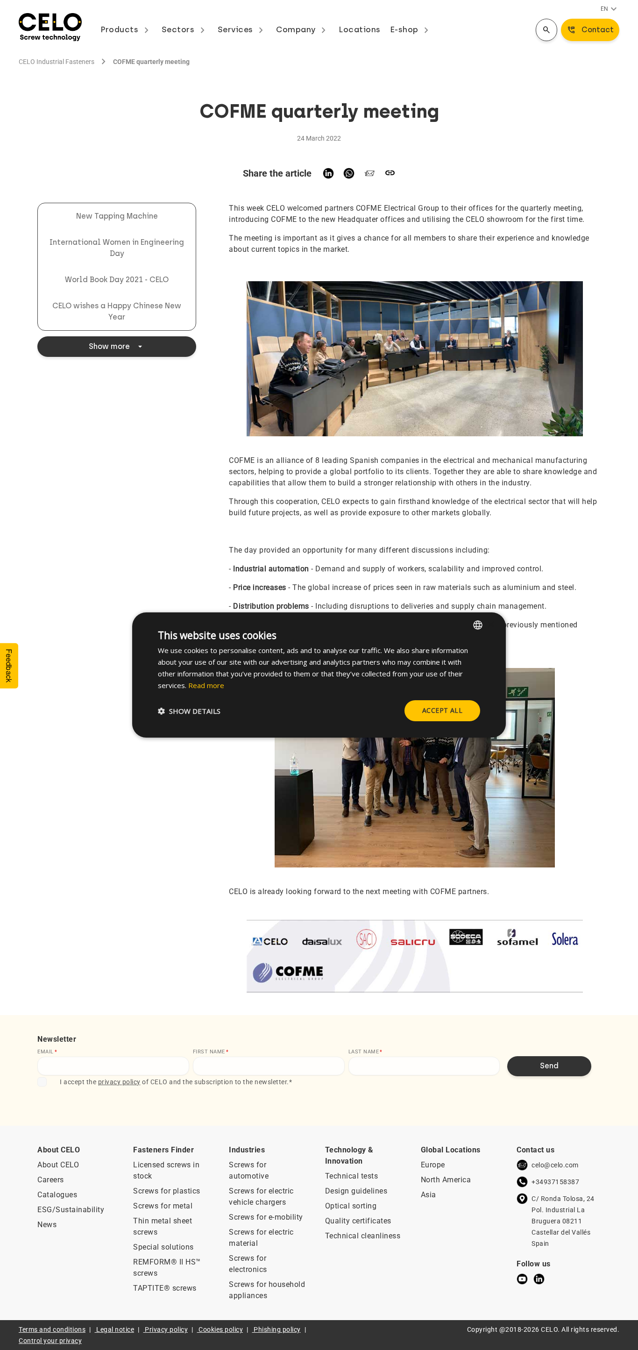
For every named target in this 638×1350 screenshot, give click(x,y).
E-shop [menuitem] (411, 29)
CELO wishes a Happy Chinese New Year (116, 311)
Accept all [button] (442, 710)
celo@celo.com (555, 1165)
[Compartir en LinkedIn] (328, 173)
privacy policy (119, 1082)
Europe (433, 1164)
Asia (428, 1194)
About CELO (58, 1164)
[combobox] (477, 625)
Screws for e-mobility (266, 1217)
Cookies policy (220, 1329)
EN (610, 9)
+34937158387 (555, 1182)
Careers (50, 1179)
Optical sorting (351, 1205)
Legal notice (115, 1329)
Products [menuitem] (126, 29)
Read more (206, 685)
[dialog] (319, 675)
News (47, 1224)
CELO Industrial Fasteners (56, 61)
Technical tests (351, 1176)
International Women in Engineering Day (117, 248)
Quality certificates (358, 1220)
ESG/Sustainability (70, 1209)
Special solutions (163, 1247)
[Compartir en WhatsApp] (348, 173)
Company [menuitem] (302, 29)
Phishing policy (277, 1329)
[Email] (369, 173)
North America (446, 1179)
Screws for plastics (166, 1191)
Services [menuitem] (242, 29)
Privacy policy (166, 1329)
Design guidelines (356, 1191)
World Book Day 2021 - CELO (117, 279)
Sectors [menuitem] (185, 29)
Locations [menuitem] (360, 29)
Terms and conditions (52, 1329)
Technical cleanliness (363, 1235)
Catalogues (57, 1194)
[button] (189, 711)
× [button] (490, 624)
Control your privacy (50, 1340)
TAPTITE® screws (165, 1288)
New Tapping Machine (117, 216)
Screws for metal (162, 1205)
